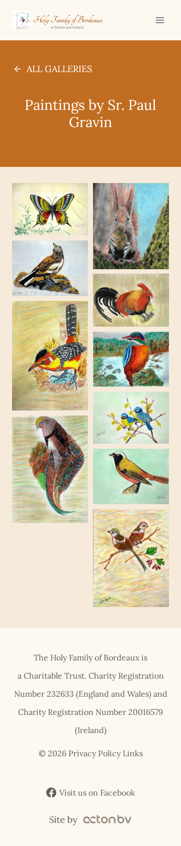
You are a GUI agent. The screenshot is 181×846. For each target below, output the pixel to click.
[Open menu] (159, 20)
